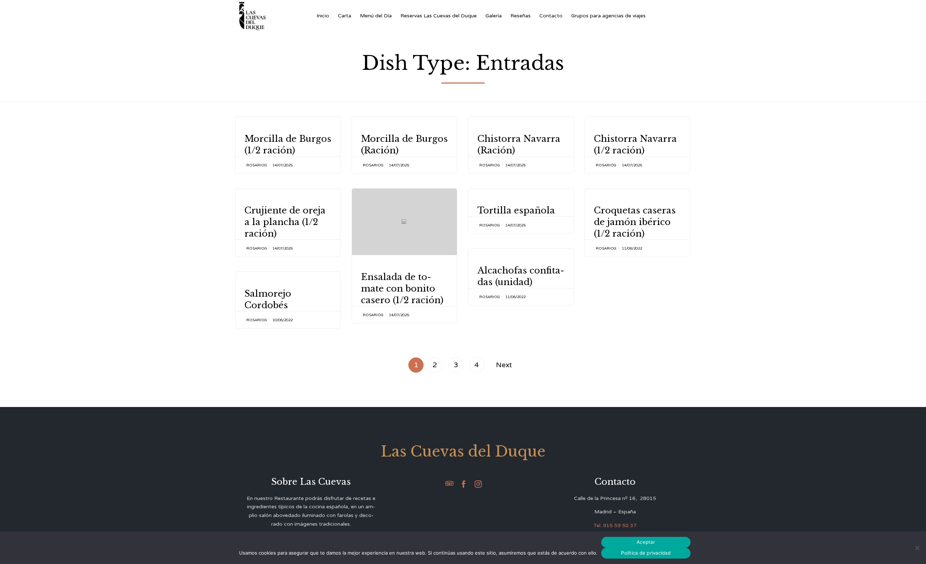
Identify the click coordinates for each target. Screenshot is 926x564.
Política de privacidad (646, 553)
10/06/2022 (282, 320)
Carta (344, 16)
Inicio (323, 16)
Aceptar (646, 542)
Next (504, 365)
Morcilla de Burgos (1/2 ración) (288, 144)
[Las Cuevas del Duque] (252, 15)
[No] (917, 547)
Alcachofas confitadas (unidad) (520, 276)
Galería (493, 16)
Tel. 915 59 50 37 (615, 525)
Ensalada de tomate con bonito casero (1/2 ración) (402, 288)
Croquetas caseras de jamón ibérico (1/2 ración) (635, 222)
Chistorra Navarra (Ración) (518, 144)
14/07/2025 (282, 165)
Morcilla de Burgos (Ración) (404, 144)
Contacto (550, 16)
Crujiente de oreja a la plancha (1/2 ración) (285, 222)
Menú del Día (376, 16)
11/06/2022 (632, 248)
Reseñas (520, 16)
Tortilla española (516, 210)
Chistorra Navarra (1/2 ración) (635, 144)
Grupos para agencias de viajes (608, 16)
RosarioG (256, 165)
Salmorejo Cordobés (268, 299)
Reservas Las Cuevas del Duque (438, 16)
